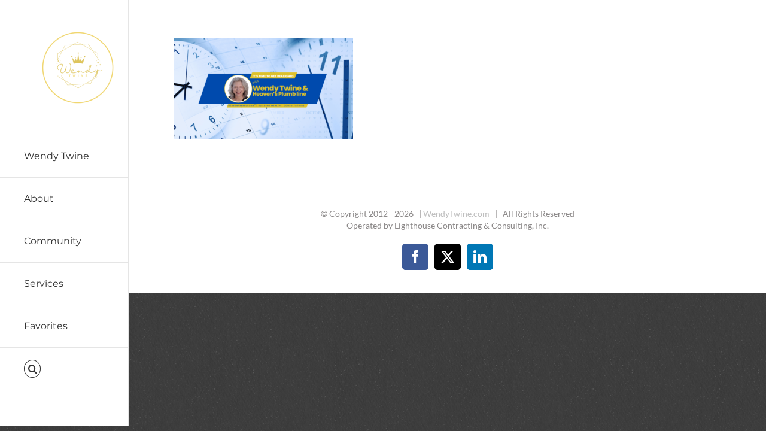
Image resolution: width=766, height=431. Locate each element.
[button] (64, 369)
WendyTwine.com (456, 213)
